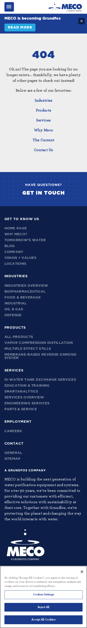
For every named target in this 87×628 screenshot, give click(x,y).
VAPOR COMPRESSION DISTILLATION (38, 342)
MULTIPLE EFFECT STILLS (27, 348)
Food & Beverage (22, 297)
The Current (43, 140)
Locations (15, 263)
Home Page (15, 228)
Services (43, 120)
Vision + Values (20, 258)
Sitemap (12, 458)
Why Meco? (15, 234)
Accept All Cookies (43, 619)
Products (43, 110)
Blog (9, 246)
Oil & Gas (13, 309)
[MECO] (65, 7)
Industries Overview (26, 285)
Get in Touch (43, 193)
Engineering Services (27, 403)
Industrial (15, 303)
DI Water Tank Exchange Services (40, 379)
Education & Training (27, 385)
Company (13, 252)
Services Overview (24, 397)
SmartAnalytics (21, 391)
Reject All (43, 607)
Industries (44, 100)
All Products (18, 337)
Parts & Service (20, 409)
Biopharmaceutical (25, 291)
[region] (43, 597)
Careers (13, 431)
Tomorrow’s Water (25, 240)
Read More (20, 27)
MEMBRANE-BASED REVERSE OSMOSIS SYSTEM (40, 356)
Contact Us (43, 150)
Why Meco (43, 130)
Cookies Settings (43, 594)
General (13, 453)
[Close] (82, 571)
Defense (13, 315)
